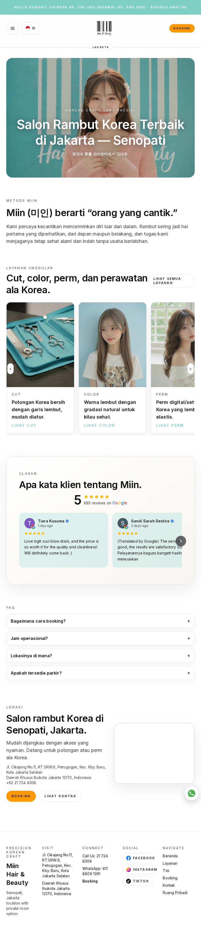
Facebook (144, 858)
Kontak (169, 885)
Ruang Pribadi (175, 892)
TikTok (141, 881)
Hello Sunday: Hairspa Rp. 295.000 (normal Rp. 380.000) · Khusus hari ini (100, 7)
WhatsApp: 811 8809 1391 (95, 871)
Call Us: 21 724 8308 (95, 858)
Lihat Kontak (60, 796)
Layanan (170, 863)
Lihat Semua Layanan (167, 281)
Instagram (144, 869)
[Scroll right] (181, 541)
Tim (166, 870)
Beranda (170, 856)
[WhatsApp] (191, 793)
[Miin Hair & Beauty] (104, 28)
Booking (182, 28)
